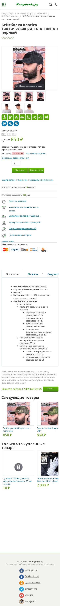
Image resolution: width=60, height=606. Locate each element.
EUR (14, 134)
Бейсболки (42, 13)
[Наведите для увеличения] (29, 68)
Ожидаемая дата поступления (15, 158)
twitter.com (31, 588)
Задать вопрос (8, 180)
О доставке (22, 180)
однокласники (32, 582)
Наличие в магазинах (36, 153)
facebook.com (32, 576)
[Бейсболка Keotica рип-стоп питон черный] (6, 97)
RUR (4, 134)
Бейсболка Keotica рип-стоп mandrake (16, 429)
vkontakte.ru (31, 570)
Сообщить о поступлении (41, 180)
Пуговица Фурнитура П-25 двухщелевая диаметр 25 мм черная (17, 481)
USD (9, 134)
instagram (30, 601)
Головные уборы (25, 13)
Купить (51, 388)
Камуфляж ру (8, 13)
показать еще (8, 241)
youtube (29, 594)
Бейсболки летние (10, 16)
